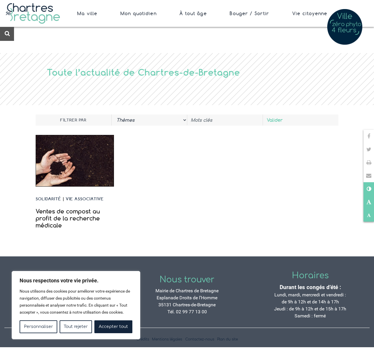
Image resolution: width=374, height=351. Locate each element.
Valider (275, 120)
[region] (76, 305)
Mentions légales (167, 339)
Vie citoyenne (310, 13)
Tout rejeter (76, 326)
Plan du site (227, 339)
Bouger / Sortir (249, 13)
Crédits (142, 339)
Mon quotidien (138, 13)
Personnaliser (38, 326)
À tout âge (193, 13)
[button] (368, 175)
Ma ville (87, 13)
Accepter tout (113, 326)
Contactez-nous (199, 339)
